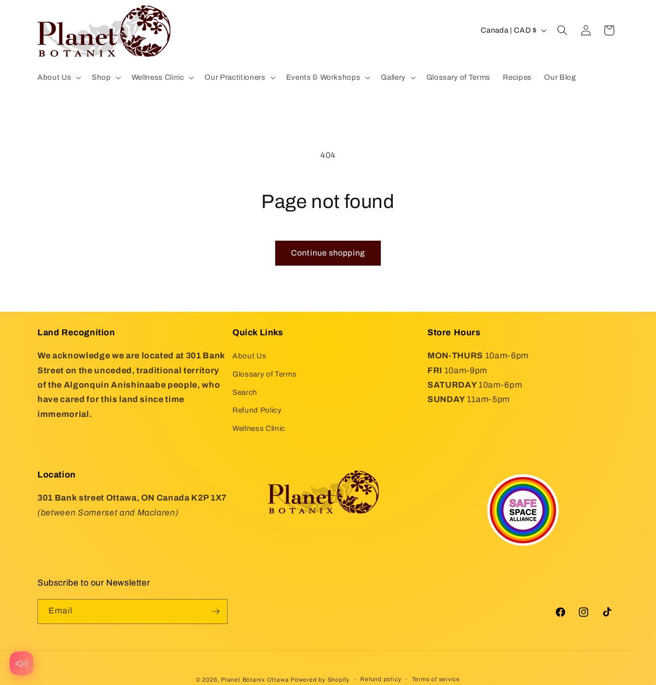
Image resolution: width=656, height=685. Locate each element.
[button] (58, 77)
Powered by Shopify (320, 679)
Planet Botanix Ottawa (255, 679)
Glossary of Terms (264, 374)
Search (244, 392)
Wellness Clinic (258, 428)
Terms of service (436, 679)
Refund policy (380, 679)
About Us (249, 356)
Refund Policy (257, 410)
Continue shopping (328, 253)
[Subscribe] (215, 611)
